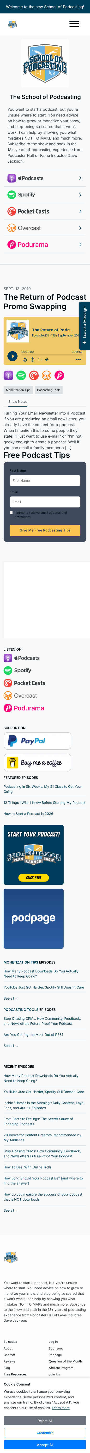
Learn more (61, 1408)
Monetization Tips (21, 962)
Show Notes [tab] (17, 401)
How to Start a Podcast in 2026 (28, 814)
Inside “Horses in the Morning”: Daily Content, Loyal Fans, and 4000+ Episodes (44, 1105)
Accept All (45, 1445)
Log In (53, 1341)
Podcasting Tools (21, 1009)
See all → (11, 998)
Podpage (55, 1355)
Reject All (45, 1421)
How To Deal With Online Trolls (27, 1167)
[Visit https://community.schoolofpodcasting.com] (34, 854)
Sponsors (56, 1348)
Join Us (54, 1374)
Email (14, 492)
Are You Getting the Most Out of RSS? (33, 1034)
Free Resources (15, 1374)
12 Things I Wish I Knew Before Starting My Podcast (44, 802)
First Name (18, 470)
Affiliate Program (61, 1368)
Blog (7, 1368)
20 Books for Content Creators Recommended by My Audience (42, 1137)
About (8, 1348)
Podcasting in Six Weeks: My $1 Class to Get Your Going (43, 789)
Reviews (9, 1361)
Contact (9, 1355)
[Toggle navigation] (74, 24)
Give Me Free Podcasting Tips (45, 530)
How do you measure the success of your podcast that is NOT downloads (43, 1196)
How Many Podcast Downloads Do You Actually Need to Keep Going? (41, 973)
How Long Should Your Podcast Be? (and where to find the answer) (43, 1180)
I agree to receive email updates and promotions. (41, 515)
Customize (45, 1433)
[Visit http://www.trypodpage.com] (34, 918)
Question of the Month (65, 1361)
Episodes (10, 1341)
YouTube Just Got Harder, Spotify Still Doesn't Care (44, 987)
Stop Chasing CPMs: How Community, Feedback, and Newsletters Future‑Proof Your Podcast (42, 1021)
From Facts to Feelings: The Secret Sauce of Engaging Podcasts (38, 1121)
